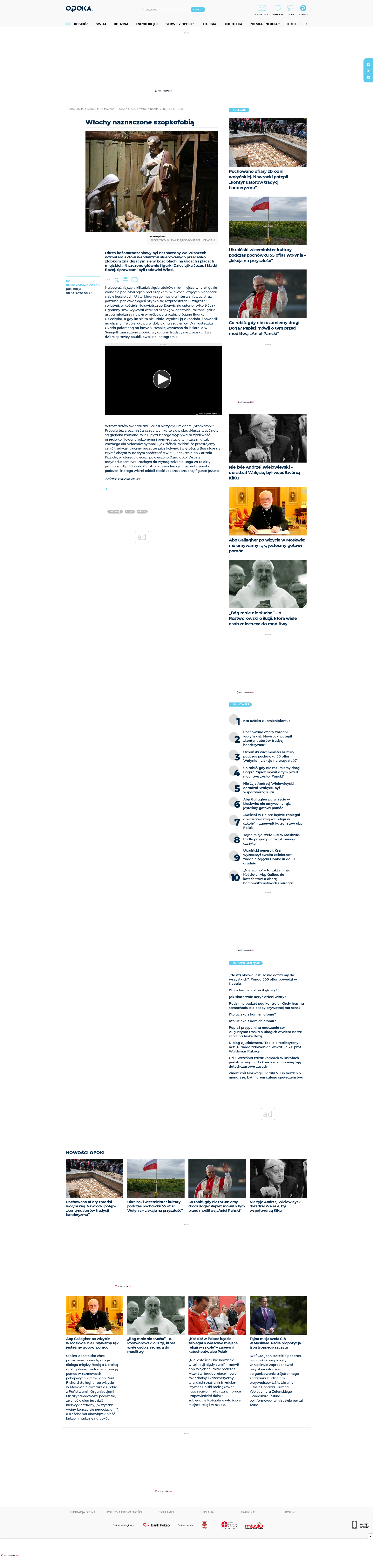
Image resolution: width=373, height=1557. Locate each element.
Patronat (248, 1512)
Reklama (207, 1512)
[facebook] (368, 64)
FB (109, 280)
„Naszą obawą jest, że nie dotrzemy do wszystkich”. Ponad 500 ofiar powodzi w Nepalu (263, 979)
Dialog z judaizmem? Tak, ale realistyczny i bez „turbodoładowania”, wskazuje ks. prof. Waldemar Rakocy (265, 1046)
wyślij (135, 280)
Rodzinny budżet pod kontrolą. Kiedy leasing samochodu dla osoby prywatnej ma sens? (266, 1005)
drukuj (126, 280)
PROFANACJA (115, 511)
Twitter (117, 280)
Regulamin (166, 1512)
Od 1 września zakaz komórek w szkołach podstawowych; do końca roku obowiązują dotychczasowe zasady (265, 1062)
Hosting (290, 1512)
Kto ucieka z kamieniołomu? (252, 1014)
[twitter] (368, 70)
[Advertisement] (186, 62)
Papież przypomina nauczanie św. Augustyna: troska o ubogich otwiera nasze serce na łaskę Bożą (265, 1031)
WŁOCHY (142, 511)
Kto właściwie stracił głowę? (253, 990)
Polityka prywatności (124, 1512)
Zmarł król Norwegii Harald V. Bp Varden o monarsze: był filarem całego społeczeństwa (266, 1075)
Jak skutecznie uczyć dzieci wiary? (257, 997)
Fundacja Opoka (82, 1512)
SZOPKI (129, 511)
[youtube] (368, 77)
